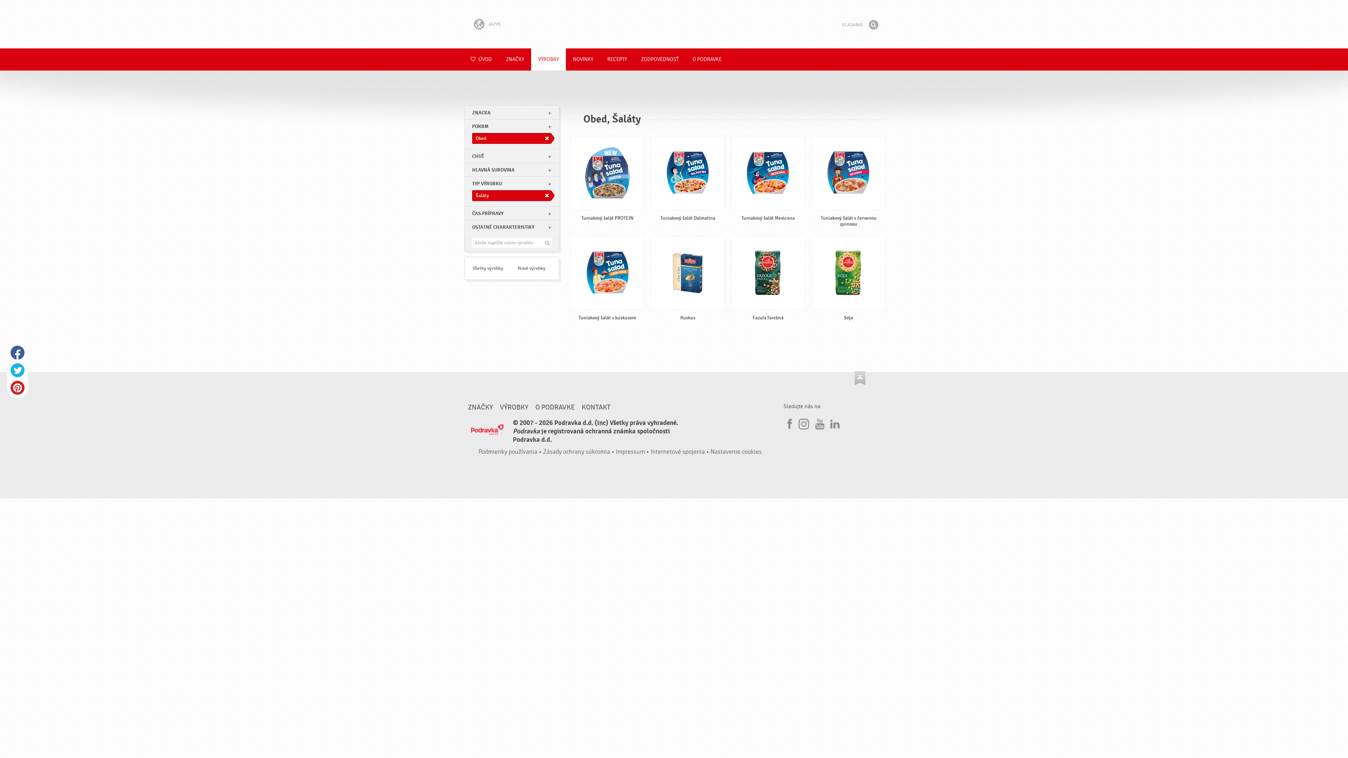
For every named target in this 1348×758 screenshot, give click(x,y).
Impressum (630, 452)
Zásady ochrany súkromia (576, 452)
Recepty (617, 59)
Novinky (583, 59)
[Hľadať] (873, 25)
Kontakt (596, 407)
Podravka (674, 24)
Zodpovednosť (660, 59)
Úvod (484, 59)
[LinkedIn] (834, 422)
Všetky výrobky (488, 268)
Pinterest (18, 388)
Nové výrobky (532, 268)
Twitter (18, 370)
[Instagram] (804, 422)
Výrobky (548, 59)
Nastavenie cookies (736, 452)
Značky (515, 59)
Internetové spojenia (677, 452)
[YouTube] (819, 422)
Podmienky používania (507, 452)
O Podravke (707, 59)
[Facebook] (789, 422)
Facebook (18, 353)
